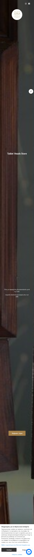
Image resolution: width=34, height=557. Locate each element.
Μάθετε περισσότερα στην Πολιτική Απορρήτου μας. (15, 545)
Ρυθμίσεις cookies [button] (17, 554)
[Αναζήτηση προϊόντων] (31, 91)
